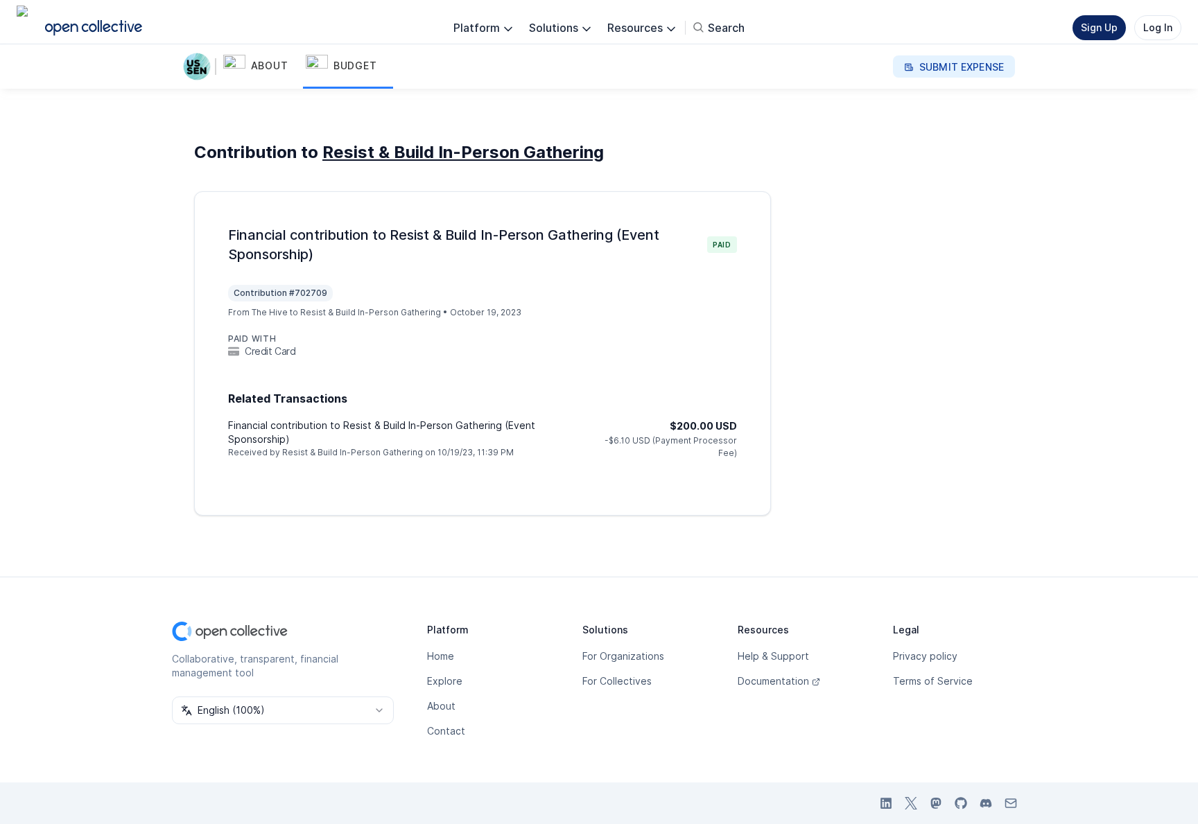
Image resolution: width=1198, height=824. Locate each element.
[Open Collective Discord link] (986, 803)
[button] (261, 66)
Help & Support (773, 656)
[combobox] (283, 710)
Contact (446, 731)
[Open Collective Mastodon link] (936, 803)
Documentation (773, 681)
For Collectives (617, 681)
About (441, 706)
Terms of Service (933, 681)
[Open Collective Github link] (961, 803)
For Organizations (623, 656)
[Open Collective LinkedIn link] (886, 803)
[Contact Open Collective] (1011, 803)
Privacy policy (925, 656)
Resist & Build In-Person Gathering (463, 152)
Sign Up (1099, 27)
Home (440, 656)
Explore (444, 681)
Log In (1157, 27)
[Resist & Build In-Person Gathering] (199, 66)
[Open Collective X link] (911, 803)
